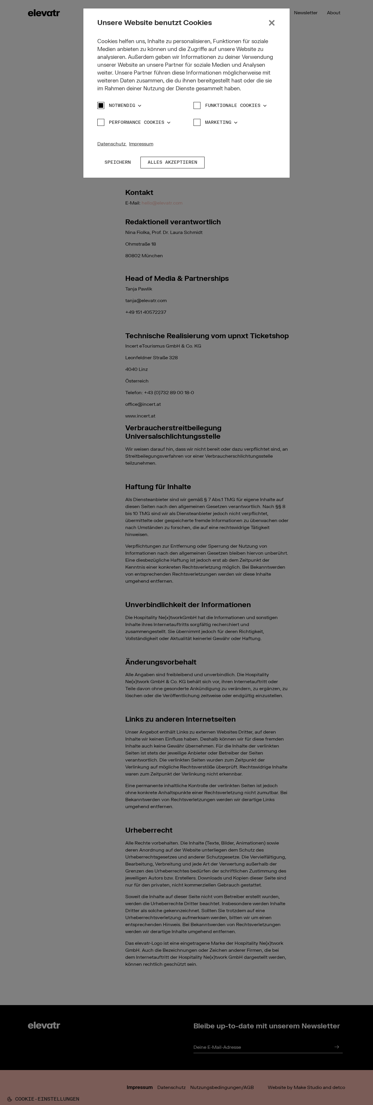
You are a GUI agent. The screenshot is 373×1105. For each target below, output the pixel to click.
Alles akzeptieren (172, 162)
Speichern (118, 162)
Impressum (141, 144)
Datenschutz (112, 144)
